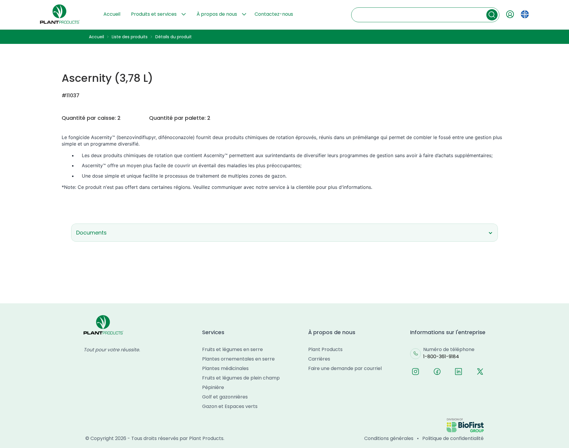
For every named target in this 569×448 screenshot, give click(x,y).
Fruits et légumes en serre (232, 349)
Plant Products (325, 349)
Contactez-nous (274, 14)
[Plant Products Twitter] (480, 371)
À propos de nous (216, 14)
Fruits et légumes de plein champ (241, 377)
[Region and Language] (525, 14)
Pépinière (213, 387)
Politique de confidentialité (453, 438)
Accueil (111, 14)
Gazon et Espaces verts (230, 406)
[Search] (492, 14)
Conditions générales (388, 438)
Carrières (319, 358)
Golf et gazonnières (225, 396)
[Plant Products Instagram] (415, 371)
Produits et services (154, 14)
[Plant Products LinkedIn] (458, 371)
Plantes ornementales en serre (238, 358)
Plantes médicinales (225, 368)
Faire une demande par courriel (345, 368)
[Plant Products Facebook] (437, 371)
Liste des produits (130, 37)
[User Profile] (510, 14)
